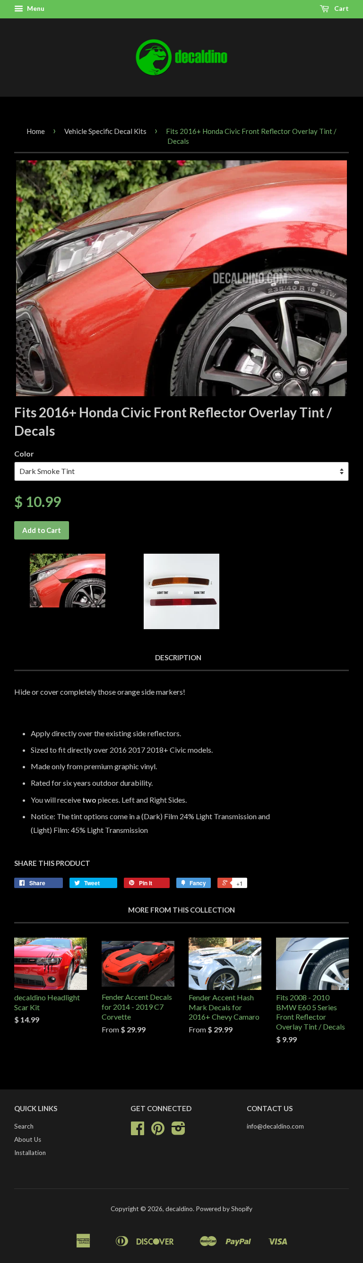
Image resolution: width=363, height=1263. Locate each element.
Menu (35, 8)
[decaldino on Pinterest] (158, 1131)
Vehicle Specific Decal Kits (105, 131)
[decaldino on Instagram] (178, 1131)
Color (24, 453)
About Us (27, 1139)
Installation (30, 1152)
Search (24, 1126)
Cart (341, 8)
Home (35, 131)
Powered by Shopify (224, 1209)
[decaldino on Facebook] (137, 1131)
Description (178, 657)
